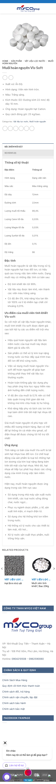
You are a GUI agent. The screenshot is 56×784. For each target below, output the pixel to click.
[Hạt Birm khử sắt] (14, 565)
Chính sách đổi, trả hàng (16, 691)
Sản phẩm (16, 61)
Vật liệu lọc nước (35, 61)
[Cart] (52, 8)
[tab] (28, 146)
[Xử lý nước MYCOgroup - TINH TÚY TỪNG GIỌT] (28, 8)
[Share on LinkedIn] (31, 128)
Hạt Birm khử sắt (13, 583)
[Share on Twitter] (15, 128)
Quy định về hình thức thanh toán (21, 685)
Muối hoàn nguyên (37, 121)
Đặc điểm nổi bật (14, 146)
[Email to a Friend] (21, 128)
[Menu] (4, 8)
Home (5, 61)
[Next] (53, 574)
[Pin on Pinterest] (26, 128)
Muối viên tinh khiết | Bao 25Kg (40, 585)
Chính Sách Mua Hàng (14, 680)
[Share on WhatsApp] (5, 128)
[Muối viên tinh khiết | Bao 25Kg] (42, 565)
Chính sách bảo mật (13, 708)
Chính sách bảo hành (14, 703)
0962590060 (36, 658)
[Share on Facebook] (10, 128)
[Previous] (2, 574)
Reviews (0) (10, 153)
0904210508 (19, 658)
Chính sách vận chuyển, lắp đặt (19, 697)
